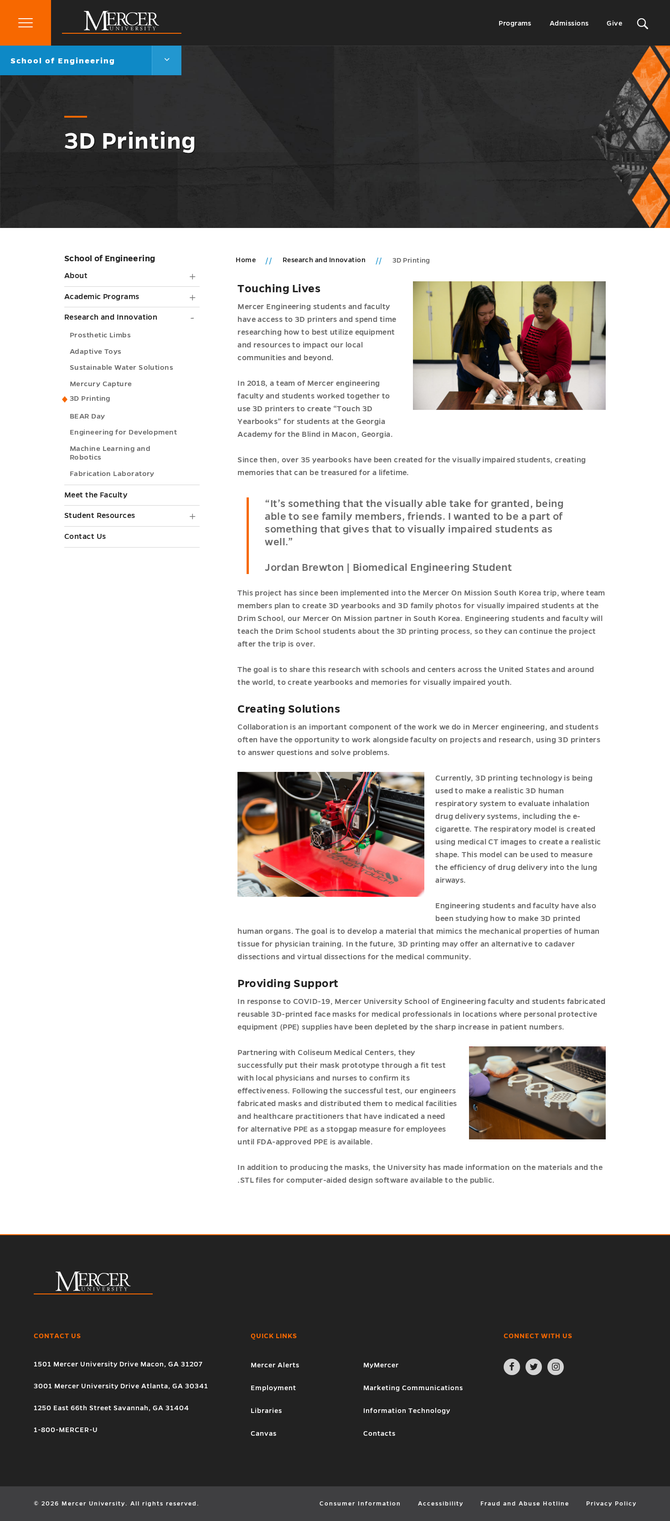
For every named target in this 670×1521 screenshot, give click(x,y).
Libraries (266, 1410)
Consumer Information (360, 1503)
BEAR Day (87, 416)
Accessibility (441, 1503)
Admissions (569, 23)
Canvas (264, 1433)
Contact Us (85, 537)
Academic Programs (101, 297)
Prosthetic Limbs (100, 335)
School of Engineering (109, 258)
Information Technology (406, 1410)
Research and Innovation (110, 317)
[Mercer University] (121, 31)
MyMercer (381, 1365)
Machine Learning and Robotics (110, 453)
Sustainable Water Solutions (121, 367)
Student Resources (99, 516)
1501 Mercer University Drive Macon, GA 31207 (118, 1364)
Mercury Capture (101, 384)
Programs (515, 23)
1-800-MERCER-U (66, 1429)
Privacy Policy (611, 1503)
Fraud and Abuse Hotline (524, 1503)
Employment (273, 1388)
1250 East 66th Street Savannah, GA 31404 (111, 1408)
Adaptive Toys (96, 351)
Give (614, 23)
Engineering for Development (123, 432)
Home (246, 260)
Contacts (379, 1433)
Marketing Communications (413, 1388)
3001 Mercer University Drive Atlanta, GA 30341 (121, 1386)
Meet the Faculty (95, 495)
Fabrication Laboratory (112, 473)
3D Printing (90, 398)
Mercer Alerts (275, 1365)
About (76, 276)
